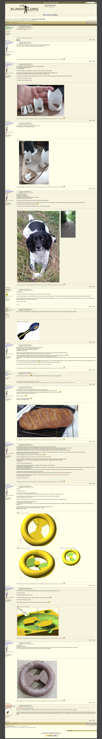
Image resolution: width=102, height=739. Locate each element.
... (10, 22)
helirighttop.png (21, 513)
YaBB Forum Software (45, 733)
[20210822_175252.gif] (70, 566)
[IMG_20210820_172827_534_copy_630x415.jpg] (40, 115)
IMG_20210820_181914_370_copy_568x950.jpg (27, 210)
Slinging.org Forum (9, 19)
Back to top (7, 40)
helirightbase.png (21, 548)
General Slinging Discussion (25, 19)
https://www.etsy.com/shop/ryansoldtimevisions (24, 37)
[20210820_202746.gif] (68, 237)
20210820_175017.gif (22, 140)
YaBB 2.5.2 (57, 732)
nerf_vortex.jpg (21, 321)
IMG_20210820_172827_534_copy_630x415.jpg (27, 84)
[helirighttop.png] (38, 545)
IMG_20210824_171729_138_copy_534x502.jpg (27, 660)
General (16, 19)
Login (56, 2)
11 (12, 22)
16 (18, 22)
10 (11, 22)
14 (16, 22)
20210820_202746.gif (66, 210)
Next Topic (94, 20)
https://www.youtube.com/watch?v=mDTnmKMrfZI (59, 474)
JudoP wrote (19, 708)
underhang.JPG (21, 606)
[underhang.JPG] (38, 635)
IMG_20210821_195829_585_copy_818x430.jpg (27, 404)
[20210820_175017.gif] (34, 184)
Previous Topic (89, 20)
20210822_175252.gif (66, 548)
